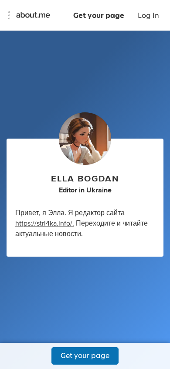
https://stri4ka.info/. (44, 223)
